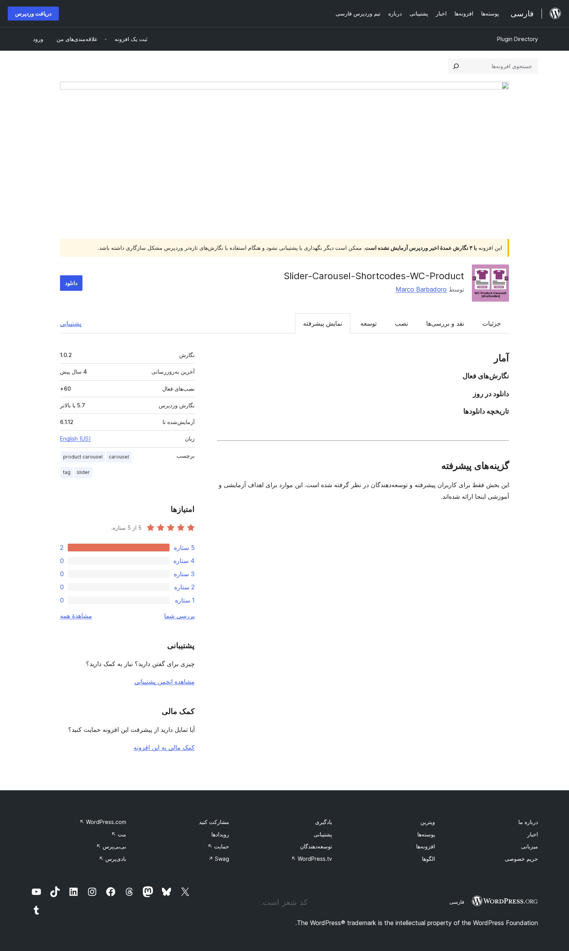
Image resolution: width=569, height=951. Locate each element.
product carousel (83, 457)
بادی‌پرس (112, 858)
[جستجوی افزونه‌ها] (456, 66)
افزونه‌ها (425, 846)
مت (118, 834)
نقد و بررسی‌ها (445, 323)
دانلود (71, 283)
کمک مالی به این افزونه (164, 747)
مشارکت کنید (214, 822)
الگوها (428, 858)
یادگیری (323, 822)
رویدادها (220, 834)
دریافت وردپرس (33, 13)
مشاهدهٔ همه (76, 616)
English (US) (75, 438)
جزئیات (491, 323)
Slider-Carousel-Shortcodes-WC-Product (374, 276)
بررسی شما (179, 616)
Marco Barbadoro (421, 289)
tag (66, 472)
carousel (119, 457)
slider (83, 472)
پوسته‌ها (426, 834)
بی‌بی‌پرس (111, 846)
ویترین (427, 822)
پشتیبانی (70, 323)
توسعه (368, 323)
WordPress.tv (311, 858)
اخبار (532, 834)
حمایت (218, 846)
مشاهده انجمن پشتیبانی (164, 681)
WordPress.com (102, 822)
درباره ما (528, 822)
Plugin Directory (517, 39)
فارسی (456, 902)
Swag (218, 858)
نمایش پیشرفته (322, 323)
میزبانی (529, 846)
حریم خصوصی (521, 858)
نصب (401, 323)
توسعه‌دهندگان (316, 846)
